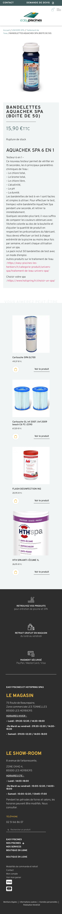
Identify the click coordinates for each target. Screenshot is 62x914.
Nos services (13, 846)
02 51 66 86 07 (14, 822)
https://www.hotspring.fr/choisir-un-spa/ (31, 281)
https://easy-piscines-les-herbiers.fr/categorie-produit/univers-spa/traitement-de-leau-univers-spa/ (28, 267)
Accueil (6, 30)
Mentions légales (10, 902)
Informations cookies (28, 902)
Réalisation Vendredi (31, 905)
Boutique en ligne (16, 850)
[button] (40, 3)
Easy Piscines (14, 839)
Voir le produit (41, 369)
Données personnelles (48, 902)
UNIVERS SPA (18, 30)
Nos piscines (13, 843)
